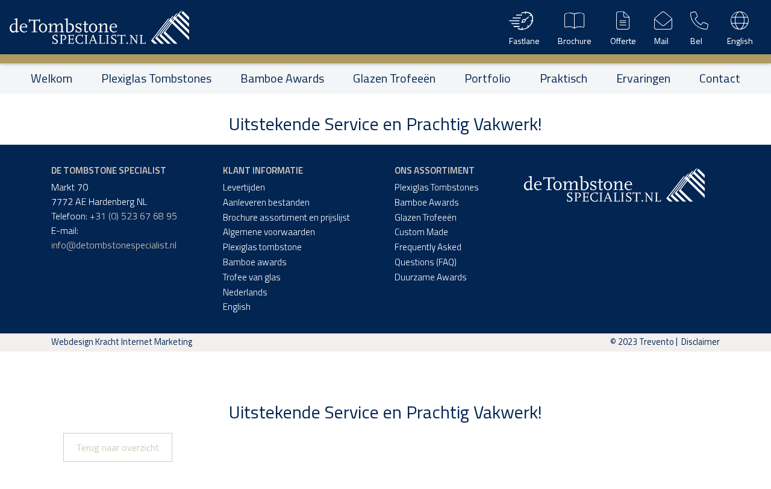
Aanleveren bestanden (266, 202)
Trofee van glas (252, 277)
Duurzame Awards (431, 277)
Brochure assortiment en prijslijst (286, 217)
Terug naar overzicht (118, 447)
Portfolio (487, 78)
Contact (719, 78)
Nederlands (245, 292)
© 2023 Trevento (642, 342)
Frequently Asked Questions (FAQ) (428, 254)
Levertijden (244, 187)
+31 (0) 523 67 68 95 (133, 216)
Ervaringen (643, 78)
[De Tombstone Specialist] (99, 27)
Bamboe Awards (282, 78)
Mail (661, 40)
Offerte (623, 40)
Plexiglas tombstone (262, 247)
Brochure (575, 40)
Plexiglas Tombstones (156, 78)
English (740, 40)
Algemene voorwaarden (269, 232)
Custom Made (421, 232)
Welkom (51, 78)
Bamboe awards (255, 262)
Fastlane (524, 40)
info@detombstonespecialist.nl (113, 245)
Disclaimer (700, 342)
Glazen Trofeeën (394, 78)
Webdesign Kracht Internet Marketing (121, 342)
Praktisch (563, 78)
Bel (696, 40)
